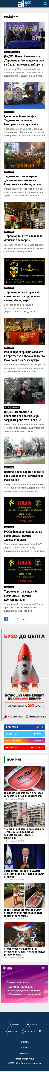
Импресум (24, 1042)
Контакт (24, 1047)
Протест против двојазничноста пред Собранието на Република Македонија (24, 476)
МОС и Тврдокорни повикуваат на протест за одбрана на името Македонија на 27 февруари (24, 356)
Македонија (15, 52)
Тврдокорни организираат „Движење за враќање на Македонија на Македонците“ (23, 180)
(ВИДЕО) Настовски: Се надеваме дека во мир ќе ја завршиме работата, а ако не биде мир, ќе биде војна (22, 418)
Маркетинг (24, 1053)
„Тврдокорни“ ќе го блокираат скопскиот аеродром (23, 238)
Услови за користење (24, 1059)
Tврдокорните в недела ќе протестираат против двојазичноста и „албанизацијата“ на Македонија (21, 599)
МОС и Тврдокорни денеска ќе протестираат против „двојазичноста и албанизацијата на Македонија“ (24, 537)
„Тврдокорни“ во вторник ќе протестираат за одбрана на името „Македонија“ (22, 296)
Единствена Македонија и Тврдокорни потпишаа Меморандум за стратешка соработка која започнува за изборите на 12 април (22, 124)
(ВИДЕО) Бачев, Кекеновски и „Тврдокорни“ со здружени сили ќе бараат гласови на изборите (24, 60)
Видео (7, 52)
